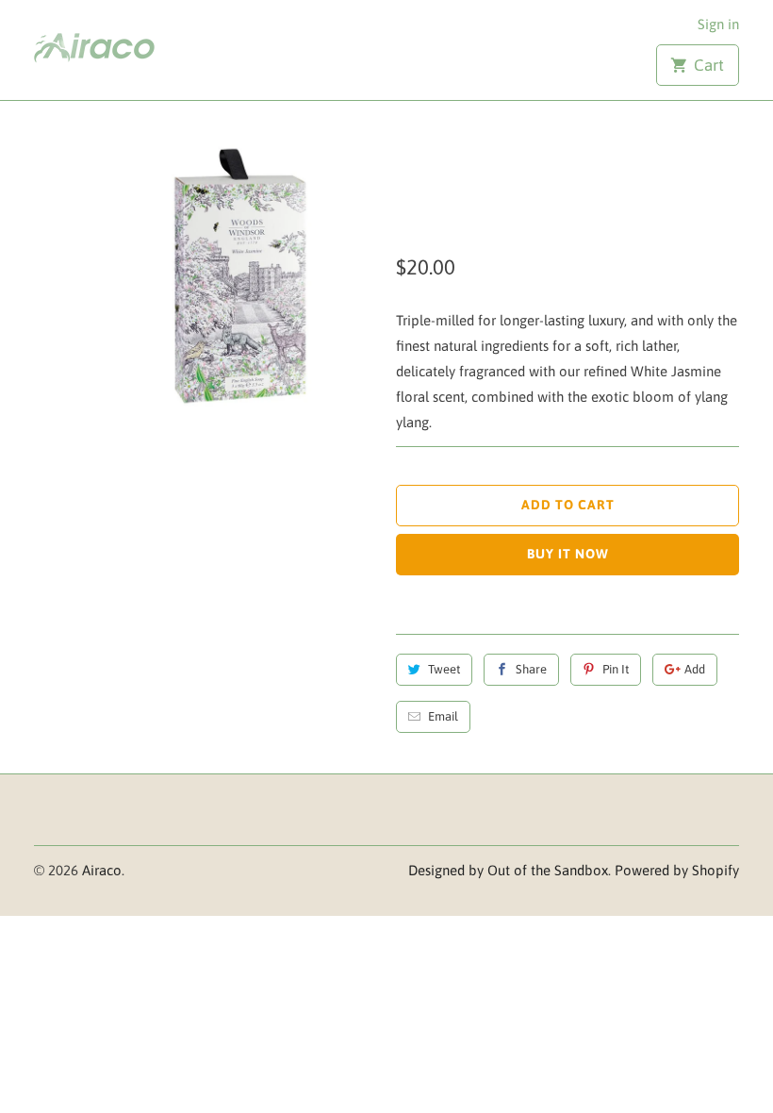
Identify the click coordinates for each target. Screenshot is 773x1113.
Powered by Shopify (677, 870)
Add (694, 669)
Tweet (444, 669)
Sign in (718, 24)
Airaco (102, 870)
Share (531, 669)
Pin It (615, 669)
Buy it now (568, 553)
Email (443, 716)
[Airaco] (115, 43)
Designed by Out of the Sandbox (508, 870)
